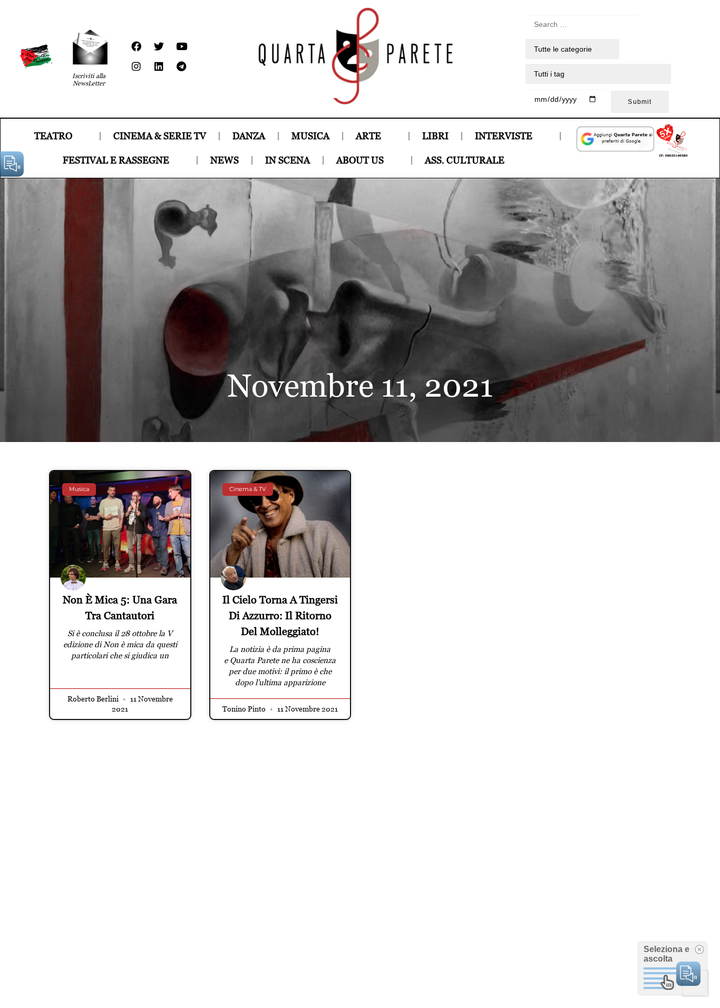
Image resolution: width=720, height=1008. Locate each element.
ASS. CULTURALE (464, 160)
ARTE (368, 135)
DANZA (248, 135)
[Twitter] (159, 46)
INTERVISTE (503, 135)
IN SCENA (287, 160)
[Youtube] (181, 46)
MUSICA (310, 135)
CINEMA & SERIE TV (159, 135)
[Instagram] (136, 66)
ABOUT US (360, 160)
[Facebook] (136, 46)
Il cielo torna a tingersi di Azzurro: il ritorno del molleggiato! (280, 615)
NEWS (224, 160)
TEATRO (53, 135)
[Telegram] (181, 66)
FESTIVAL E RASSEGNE (116, 160)
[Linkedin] (159, 66)
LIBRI (435, 135)
